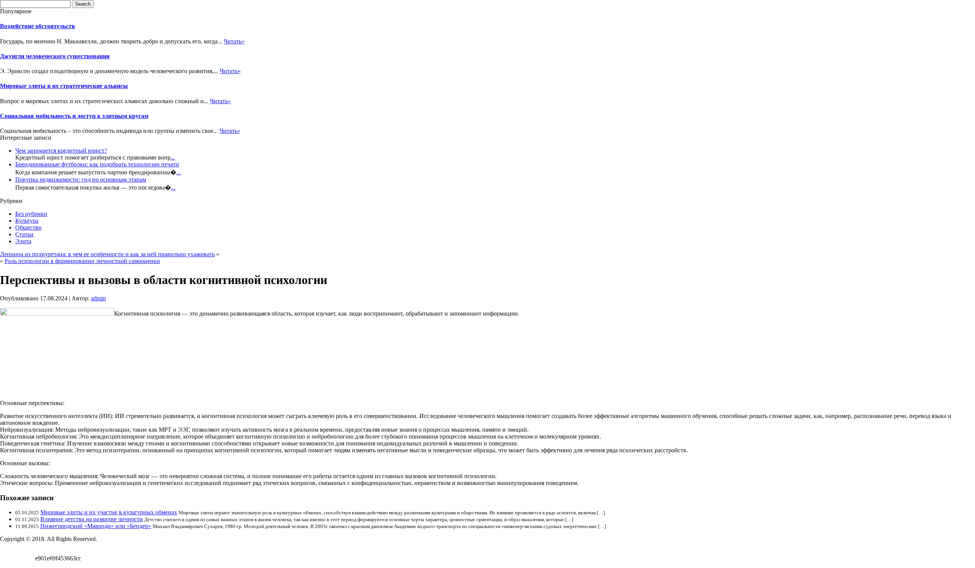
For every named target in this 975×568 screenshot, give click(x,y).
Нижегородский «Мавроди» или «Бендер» (95, 526)
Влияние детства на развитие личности (91, 519)
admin (98, 298)
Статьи (24, 234)
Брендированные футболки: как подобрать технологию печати (97, 164)
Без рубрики (31, 214)
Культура (26, 220)
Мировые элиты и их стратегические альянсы (64, 86)
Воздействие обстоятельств (37, 26)
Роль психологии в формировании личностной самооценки (82, 261)
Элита (23, 241)
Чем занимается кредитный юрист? (61, 150)
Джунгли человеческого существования (55, 56)
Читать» (234, 41)
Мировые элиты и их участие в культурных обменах (108, 512)
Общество (28, 227)
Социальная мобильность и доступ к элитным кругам (74, 116)
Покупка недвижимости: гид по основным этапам (80, 179)
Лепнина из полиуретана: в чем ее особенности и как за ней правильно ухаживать (107, 254)
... (173, 157)
